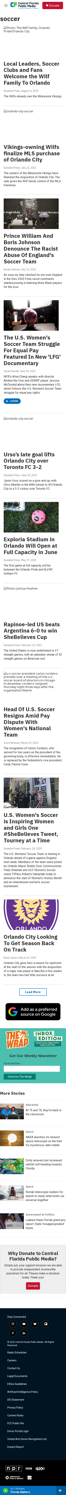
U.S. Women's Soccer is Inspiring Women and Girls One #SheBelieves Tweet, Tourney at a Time (31, 827)
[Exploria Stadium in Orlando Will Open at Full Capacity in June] (31, 517)
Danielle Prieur (12, 91)
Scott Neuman (12, 742)
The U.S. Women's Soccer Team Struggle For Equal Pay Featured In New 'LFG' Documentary (32, 350)
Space (30, 1131)
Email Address (13, 1063)
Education (32, 1104)
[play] (5, 1490)
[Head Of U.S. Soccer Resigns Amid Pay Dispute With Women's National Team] (31, 687)
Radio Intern (11, 957)
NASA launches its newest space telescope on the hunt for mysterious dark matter (44, 1141)
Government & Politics (40, 1214)
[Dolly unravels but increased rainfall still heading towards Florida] (12, 1166)
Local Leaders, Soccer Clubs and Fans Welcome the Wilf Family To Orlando (31, 73)
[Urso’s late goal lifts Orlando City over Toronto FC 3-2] (31, 432)
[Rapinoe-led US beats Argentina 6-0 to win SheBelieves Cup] (31, 602)
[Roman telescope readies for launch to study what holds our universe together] (12, 1193)
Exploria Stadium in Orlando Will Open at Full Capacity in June (30, 546)
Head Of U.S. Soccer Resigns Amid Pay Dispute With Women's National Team (29, 722)
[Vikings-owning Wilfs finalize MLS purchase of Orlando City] (31, 125)
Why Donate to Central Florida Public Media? (33, 1256)
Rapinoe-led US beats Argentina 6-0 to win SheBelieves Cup (32, 631)
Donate (54, 5)
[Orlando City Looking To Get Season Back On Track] (31, 914)
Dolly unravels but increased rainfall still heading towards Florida (44, 1164)
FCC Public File (15, 1423)
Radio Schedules (17, 1352)
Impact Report (15, 1447)
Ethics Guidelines (17, 1384)
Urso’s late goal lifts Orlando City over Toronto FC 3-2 (29, 461)
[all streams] (61, 1490)
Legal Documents (17, 1376)
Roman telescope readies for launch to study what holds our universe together (45, 1196)
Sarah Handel (11, 371)
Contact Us (13, 1368)
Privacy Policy (15, 1407)
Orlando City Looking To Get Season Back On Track (30, 943)
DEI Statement (15, 1399)
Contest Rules (15, 1415)
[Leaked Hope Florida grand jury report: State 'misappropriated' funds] (12, 1221)
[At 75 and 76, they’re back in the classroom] (12, 1111)
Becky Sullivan (12, 269)
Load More (33, 992)
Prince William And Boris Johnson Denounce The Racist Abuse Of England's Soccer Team (31, 248)
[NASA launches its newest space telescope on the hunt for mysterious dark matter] (12, 1138)
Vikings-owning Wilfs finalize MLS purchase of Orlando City (32, 153)
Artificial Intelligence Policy (22, 1392)
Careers (11, 1360)
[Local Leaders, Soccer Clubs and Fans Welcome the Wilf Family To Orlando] (31, 41)
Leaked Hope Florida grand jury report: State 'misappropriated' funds (45, 1224)
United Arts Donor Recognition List (27, 1439)
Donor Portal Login (18, 1431)
